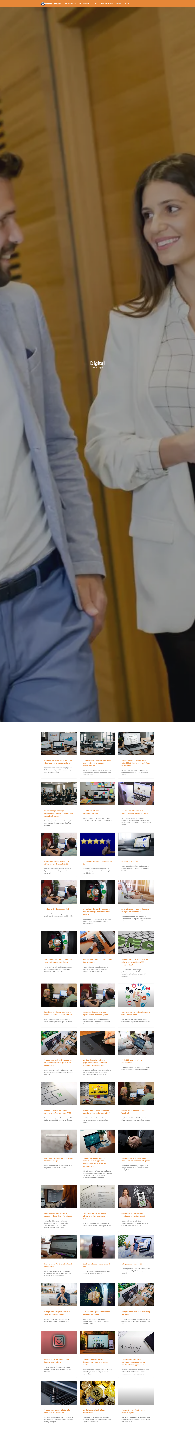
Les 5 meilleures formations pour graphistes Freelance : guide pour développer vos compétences (95, 1062)
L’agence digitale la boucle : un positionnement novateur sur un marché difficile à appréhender (133, 1362)
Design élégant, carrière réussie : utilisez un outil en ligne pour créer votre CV (95, 1216)
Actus (94, 4)
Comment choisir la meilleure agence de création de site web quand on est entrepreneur (58, 1062)
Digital (119, 4)
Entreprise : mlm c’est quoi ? (131, 1264)
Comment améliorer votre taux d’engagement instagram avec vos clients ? (95, 1362)
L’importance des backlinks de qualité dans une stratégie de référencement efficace (96, 911)
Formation (84, 4)
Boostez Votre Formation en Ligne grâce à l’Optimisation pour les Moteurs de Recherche (135, 763)
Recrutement (71, 4)
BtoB (127, 4)
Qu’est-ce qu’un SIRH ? (129, 861)
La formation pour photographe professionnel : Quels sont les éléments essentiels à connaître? (58, 813)
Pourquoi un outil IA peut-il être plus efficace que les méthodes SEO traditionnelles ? (134, 962)
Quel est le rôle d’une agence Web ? (57, 909)
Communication (106, 4)
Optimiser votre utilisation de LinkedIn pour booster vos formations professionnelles (97, 763)
